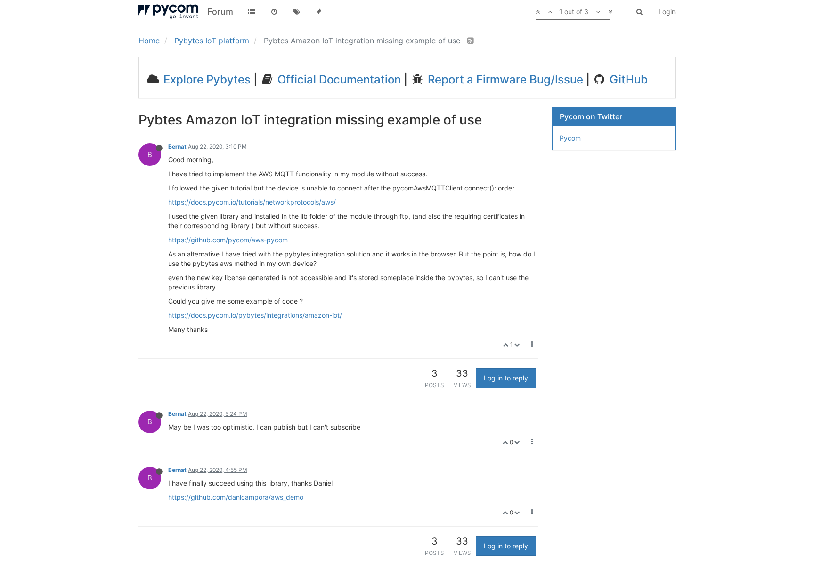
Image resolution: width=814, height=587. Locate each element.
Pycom (570, 138)
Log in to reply (506, 378)
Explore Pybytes (206, 79)
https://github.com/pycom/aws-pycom (228, 240)
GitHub (627, 79)
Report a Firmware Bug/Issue (504, 79)
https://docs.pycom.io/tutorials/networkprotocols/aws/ (252, 202)
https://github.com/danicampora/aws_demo (235, 497)
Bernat (177, 146)
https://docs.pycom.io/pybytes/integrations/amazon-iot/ (255, 315)
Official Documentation (338, 79)
